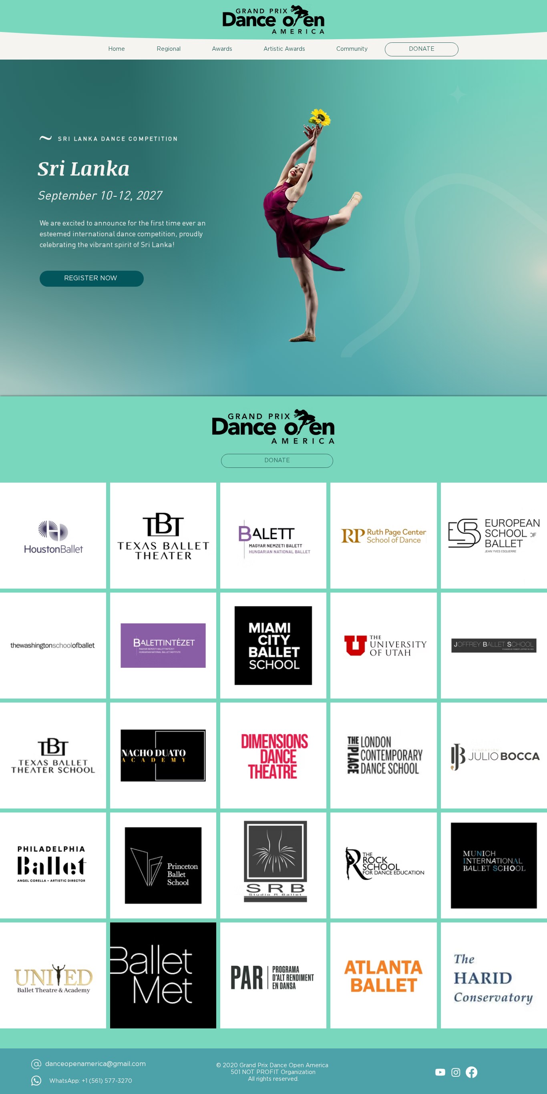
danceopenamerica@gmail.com (95, 1064)
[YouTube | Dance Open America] (529, 582)
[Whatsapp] (529, 511)
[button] (159, 49)
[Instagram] (456, 1072)
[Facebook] (471, 1072)
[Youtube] (440, 1072)
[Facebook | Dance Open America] (529, 535)
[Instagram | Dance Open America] (529, 559)
